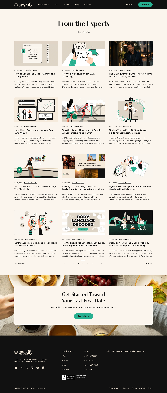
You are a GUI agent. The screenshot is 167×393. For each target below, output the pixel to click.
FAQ (56, 5)
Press (86, 351)
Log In (129, 5)
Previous (21, 263)
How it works (67, 351)
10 (102, 263)
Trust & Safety (114, 388)
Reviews (87, 5)
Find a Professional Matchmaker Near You (126, 351)
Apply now (83, 316)
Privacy (126, 388)
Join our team (90, 356)
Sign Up (145, 5)
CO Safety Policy (146, 388)
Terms (134, 388)
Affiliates (88, 369)
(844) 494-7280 (91, 365)
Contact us (89, 360)
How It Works (43, 5)
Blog (77, 5)
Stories (67, 5)
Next (147, 263)
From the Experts (31, 70)
